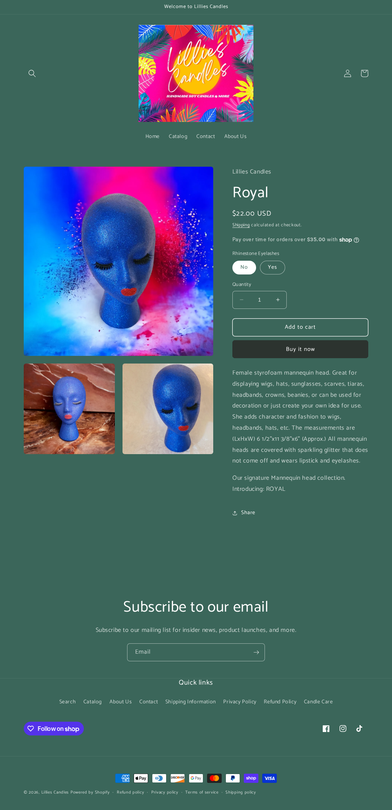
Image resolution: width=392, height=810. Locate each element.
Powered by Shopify (90, 792)
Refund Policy (280, 702)
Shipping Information (190, 702)
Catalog (92, 702)
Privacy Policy (239, 702)
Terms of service (201, 792)
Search (67, 702)
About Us (120, 702)
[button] (32, 73)
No (244, 267)
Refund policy (130, 792)
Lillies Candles (55, 792)
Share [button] (248, 512)
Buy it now (300, 349)
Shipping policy (240, 792)
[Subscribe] (256, 652)
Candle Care (318, 702)
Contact (148, 702)
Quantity (241, 285)
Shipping (241, 225)
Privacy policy (164, 792)
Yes (272, 267)
